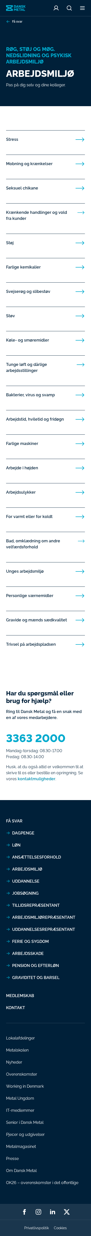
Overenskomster (21, 1074)
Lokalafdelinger (20, 1038)
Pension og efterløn (35, 965)
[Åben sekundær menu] (82, 8)
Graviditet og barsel (35, 977)
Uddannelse (25, 881)
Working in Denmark (25, 1086)
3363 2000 (35, 738)
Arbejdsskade (28, 953)
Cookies (60, 1228)
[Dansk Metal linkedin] (53, 1212)
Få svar (17, 21)
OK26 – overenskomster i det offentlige (42, 1182)
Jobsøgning (25, 893)
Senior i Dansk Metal (24, 1122)
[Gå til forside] (16, 8)
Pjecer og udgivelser (25, 1134)
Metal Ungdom (20, 1098)
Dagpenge (23, 833)
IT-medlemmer (20, 1110)
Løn (16, 845)
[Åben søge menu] (69, 8)
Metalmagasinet (21, 1146)
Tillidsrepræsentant (36, 905)
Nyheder (14, 1062)
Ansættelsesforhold (36, 857)
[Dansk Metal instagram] (38, 1212)
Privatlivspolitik (36, 1228)
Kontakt (15, 1007)
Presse (12, 1158)
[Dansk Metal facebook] (24, 1212)
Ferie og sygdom (30, 941)
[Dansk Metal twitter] (67, 1212)
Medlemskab (20, 995)
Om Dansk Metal (21, 1170)
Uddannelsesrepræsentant (43, 929)
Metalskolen (17, 1050)
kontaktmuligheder (36, 778)
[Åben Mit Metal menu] (56, 8)
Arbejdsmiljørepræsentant (43, 917)
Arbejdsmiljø (27, 869)
